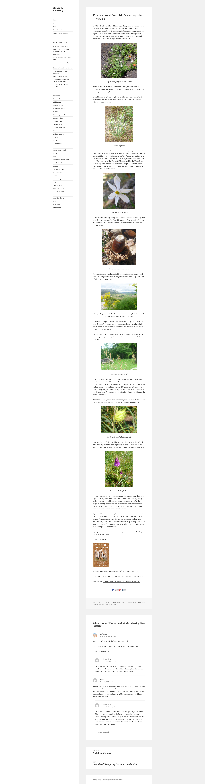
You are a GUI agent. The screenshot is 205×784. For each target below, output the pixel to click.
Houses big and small (59, 150)
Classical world (57, 121)
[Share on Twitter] (116, 590)
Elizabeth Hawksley (58, 9)
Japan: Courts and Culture (61, 46)
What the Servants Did (60, 76)
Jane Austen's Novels (59, 163)
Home (55, 20)
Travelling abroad (58, 198)
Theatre (55, 195)
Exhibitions (56, 131)
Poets (54, 182)
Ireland (55, 153)
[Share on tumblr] (122, 590)
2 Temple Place (57, 99)
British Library (57, 102)
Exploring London (58, 134)
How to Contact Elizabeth (60, 33)
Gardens (55, 140)
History (55, 147)
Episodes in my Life (59, 128)
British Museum (58, 105)
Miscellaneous (57, 172)
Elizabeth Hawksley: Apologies (62, 68)
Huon (102, 679)
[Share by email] (125, 590)
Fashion (55, 137)
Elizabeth (108, 602)
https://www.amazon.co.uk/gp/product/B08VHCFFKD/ (119, 571)
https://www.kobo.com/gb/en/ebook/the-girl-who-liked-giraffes (120, 576)
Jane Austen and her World (61, 160)
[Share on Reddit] (118, 590)
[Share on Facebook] (113, 590)
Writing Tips (57, 208)
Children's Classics (58, 118)
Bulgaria (55, 112)
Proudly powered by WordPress (113, 780)
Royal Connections (58, 188)
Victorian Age (57, 204)
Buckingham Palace (59, 108)
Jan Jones (103, 634)
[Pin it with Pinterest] (120, 590)
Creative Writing (58, 124)
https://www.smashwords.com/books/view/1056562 (121, 581)
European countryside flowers (108, 604)
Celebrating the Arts (59, 115)
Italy (54, 156)
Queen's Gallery (58, 185)
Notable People (57, 179)
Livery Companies (58, 169)
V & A (54, 201)
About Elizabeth (58, 30)
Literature (56, 166)
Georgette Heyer (58, 144)
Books (54, 26)
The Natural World (58, 192)
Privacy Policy (97, 780)
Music (55, 176)
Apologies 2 (56, 54)
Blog (54, 23)
